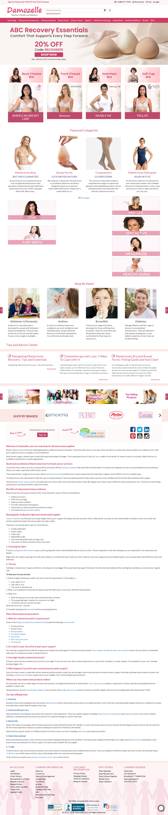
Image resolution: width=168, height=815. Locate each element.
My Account (139, 2)
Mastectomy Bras (48, 20)
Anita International (17, 736)
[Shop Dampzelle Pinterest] (133, 436)
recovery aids (69, 622)
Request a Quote (80, 781)
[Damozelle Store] (24, 11)
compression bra (21, 675)
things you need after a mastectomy (30, 622)
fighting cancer (94, 456)
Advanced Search (53, 13)
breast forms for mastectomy (109, 714)
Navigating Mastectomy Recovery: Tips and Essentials (27, 357)
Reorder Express (17, 781)
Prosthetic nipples (18, 634)
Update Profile (16, 792)
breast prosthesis (69, 467)
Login (157, 2)
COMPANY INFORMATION (49, 767)
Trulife (11, 747)
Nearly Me (13, 721)
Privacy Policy (79, 773)
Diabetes (140, 321)
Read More (51, 369)
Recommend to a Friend (19, 779)
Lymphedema (118, 20)
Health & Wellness (132, 20)
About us (39, 771)
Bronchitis (102, 321)
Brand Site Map (42, 787)
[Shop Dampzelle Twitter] (139, 430)
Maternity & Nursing (102, 20)
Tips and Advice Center (22, 345)
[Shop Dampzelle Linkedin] (146, 430)
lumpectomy (129, 714)
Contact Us (40, 774)
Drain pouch (16, 642)
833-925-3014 (130, 781)
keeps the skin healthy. (31, 510)
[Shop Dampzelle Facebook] (133, 430)
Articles (39, 784)
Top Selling (11, 20)
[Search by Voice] (104, 10)
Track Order (15, 789)
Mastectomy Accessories (28, 20)
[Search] (110, 10)
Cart (150, 2)
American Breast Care (18, 710)
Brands (145, 20)
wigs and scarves (69, 690)
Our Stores (40, 781)
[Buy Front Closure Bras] (64, 75)
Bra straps (15, 637)
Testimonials (41, 779)
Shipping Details (80, 776)
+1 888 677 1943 (123, 2)
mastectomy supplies (35, 690)
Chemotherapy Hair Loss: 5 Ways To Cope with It (83, 357)
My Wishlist (15, 774)
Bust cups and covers (20, 639)
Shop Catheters (105, 781)
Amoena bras (51, 703)
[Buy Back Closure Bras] (25, 75)
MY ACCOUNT (17, 767)
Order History (16, 776)
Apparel (88, 20)
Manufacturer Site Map (45, 795)
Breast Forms (63, 20)
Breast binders (17, 631)
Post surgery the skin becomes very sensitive (110, 650)
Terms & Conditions (81, 779)
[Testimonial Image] (103, 75)
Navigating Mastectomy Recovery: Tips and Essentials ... (31, 365)
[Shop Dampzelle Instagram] (146, 436)
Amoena (12, 699)
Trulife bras (11, 753)
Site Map (39, 797)
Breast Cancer (77, 20)
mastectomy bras (52, 474)
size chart (31, 609)
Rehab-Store (104, 779)
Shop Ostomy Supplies (108, 776)
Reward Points (16, 784)
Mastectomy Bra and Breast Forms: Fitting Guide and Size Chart (135, 357)
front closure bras (96, 683)
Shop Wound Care (106, 774)
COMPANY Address (134, 767)
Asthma (63, 321)
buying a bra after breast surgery (26, 550)
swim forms (82, 731)
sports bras (137, 740)
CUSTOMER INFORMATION (81, 768)
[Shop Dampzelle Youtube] (139, 436)
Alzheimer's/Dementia (23, 321)
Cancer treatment (13, 518)
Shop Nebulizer (105, 771)
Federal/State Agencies (45, 776)
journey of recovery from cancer (44, 757)
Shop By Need (84, 283)
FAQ (37, 792)
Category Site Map (43, 789)
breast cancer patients (27, 482)
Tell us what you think (19, 787)
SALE (153, 20)
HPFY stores (106, 767)
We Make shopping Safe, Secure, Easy (84, 801)
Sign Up (42, 434)
